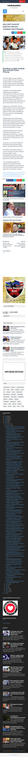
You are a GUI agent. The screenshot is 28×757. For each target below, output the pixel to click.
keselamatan (6, 394)
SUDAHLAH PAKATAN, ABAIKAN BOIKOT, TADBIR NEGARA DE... (13, 538)
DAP (4, 389)
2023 (5, 416)
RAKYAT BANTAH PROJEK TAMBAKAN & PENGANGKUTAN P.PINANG (15, 547)
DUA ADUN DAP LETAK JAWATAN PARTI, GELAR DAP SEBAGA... (13, 456)
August (7, 584)
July (7, 585)
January (7, 591)
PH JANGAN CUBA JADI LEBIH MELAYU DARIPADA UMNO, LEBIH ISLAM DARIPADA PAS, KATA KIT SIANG (13, 235)
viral (18, 406)
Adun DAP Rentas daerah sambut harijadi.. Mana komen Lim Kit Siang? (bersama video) (17, 669)
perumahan (13, 401)
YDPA (22, 406)
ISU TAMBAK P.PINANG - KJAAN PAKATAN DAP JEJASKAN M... (13, 519)
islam (22, 389)
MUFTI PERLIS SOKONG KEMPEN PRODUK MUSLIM (13, 567)
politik (5, 403)
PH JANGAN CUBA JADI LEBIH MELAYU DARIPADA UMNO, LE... (14, 429)
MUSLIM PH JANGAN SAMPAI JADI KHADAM (13, 459)
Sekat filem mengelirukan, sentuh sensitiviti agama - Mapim (17, 349)
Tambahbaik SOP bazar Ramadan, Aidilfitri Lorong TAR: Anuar (17, 728)
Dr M (8, 389)
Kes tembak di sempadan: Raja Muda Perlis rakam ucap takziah (17, 645)
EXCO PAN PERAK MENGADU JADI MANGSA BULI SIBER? (13, 491)
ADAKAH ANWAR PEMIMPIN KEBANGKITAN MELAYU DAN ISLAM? (15, 549)
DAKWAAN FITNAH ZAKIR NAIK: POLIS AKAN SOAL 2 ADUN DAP (15, 494)
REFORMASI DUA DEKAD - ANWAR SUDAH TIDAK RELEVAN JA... (13, 534)
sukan (5, 406)
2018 (5, 593)
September (8, 425)
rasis (10, 403)
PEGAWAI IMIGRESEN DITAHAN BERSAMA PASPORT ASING (13, 434)
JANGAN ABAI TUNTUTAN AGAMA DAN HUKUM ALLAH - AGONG (15, 570)
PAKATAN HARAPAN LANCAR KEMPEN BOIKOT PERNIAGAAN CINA (14, 529)
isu (3, 180)
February (8, 590)
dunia (12, 389)
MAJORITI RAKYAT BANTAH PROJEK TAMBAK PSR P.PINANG (14, 499)
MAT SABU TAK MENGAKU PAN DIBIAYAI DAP (13, 577)
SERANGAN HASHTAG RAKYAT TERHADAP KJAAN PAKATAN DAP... (14, 516)
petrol (19, 401)
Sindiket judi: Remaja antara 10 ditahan (16, 337)
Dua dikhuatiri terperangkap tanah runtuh (17, 716)
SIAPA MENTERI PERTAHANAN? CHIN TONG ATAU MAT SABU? (14, 483)
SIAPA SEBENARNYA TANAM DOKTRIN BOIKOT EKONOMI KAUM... (15, 526)
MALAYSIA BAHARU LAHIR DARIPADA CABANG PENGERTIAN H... (14, 582)
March (7, 588)
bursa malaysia (20, 387)
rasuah (14, 403)
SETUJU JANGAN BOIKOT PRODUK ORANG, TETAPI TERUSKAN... (14, 562)
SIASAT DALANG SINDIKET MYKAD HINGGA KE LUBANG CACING (14, 462)
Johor (13, 392)
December (8, 423)
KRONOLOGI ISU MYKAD (11, 472)
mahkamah (20, 396)
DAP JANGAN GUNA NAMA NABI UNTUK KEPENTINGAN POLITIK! (14, 510)
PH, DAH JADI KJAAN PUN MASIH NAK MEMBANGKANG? (14, 574)
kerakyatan (19, 392)
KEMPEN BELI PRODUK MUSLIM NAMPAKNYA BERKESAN (13, 541)
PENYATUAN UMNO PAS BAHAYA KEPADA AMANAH (13, 513)
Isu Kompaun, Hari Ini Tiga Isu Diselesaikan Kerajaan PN (13, 199)
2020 (5, 420)
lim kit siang (14, 396)
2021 (5, 419)
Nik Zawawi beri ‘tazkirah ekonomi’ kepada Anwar (17, 681)
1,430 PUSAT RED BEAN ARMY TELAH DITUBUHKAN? (14, 445)
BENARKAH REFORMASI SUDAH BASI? (14, 536)
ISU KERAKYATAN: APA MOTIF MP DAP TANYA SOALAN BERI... (15, 454)
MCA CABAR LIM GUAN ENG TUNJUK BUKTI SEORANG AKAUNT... (14, 486)
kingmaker (20, 394)
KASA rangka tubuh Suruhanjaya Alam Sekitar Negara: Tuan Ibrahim (17, 740)
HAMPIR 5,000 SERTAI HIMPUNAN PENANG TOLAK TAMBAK (13, 502)
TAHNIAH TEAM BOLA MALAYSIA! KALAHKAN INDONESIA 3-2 (13, 522)
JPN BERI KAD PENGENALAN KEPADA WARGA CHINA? (14, 505)
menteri (5, 399)
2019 (5, 422)
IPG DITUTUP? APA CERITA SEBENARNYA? (12, 477)
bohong (13, 387)
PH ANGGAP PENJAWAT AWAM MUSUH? (13, 488)
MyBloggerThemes (14, 755)
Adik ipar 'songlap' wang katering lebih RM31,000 (17, 656)
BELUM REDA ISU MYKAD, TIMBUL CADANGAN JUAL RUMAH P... (13, 465)
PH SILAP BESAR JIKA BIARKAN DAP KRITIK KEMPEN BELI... (14, 480)
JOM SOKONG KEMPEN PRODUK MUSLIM (13, 565)
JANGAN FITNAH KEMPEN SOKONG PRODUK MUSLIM (14, 531)
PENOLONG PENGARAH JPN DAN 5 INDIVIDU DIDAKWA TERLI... (14, 451)
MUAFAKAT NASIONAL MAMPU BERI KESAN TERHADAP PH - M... (14, 437)
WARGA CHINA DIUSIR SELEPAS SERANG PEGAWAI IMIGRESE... (13, 559)
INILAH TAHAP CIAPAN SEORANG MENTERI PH (13, 448)
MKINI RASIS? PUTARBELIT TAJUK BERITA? (13, 440)
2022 (5, 417)
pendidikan (6, 401)
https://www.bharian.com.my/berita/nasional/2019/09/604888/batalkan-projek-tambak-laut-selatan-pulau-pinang (14, 174)
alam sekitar (6, 387)
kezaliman (13, 394)
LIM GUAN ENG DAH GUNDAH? (13, 572)
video (14, 406)
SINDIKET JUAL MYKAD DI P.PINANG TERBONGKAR (14, 474)
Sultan (9, 406)
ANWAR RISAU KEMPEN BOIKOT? (13, 554)
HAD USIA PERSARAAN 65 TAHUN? (13, 524)
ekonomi (17, 389)
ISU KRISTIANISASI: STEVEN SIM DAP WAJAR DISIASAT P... (14, 432)
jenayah (8, 392)
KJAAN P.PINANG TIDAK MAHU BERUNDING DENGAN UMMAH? (13, 497)
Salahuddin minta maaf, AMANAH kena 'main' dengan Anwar (16, 633)
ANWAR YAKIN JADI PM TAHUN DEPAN (13, 217)
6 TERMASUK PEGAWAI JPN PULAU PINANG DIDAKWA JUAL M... (14, 467)
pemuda (16, 399)
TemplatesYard (15, 750)
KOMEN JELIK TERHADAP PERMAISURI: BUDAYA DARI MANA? (15, 470)
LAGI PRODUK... (7, 623)
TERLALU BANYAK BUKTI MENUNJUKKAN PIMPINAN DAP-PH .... (15, 552)
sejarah (19, 403)
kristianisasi (6, 396)
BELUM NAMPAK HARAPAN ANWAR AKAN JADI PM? (14, 508)
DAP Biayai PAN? (9, 579)
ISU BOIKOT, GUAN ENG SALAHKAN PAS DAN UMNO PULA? (14, 544)
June (7, 587)
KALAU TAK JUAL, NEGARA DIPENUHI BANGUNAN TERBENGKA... (14, 443)
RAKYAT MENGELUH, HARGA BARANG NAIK (14, 556)
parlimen (11, 399)
